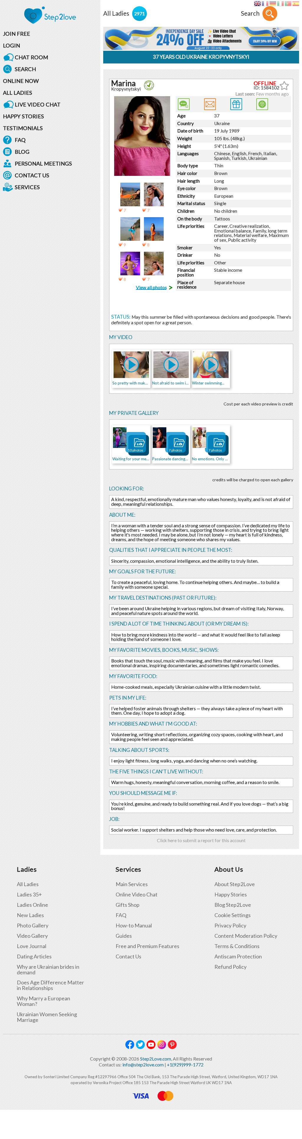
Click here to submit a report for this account (201, 840)
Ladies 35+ (29, 894)
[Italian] (280, 3)
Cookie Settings (232, 915)
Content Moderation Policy (245, 936)
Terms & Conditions (237, 946)
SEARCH (25, 69)
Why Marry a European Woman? (43, 1001)
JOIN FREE (16, 33)
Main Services (132, 884)
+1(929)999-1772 (185, 1064)
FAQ (20, 140)
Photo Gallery (32, 925)
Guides (124, 936)
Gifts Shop (127, 905)
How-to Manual (134, 925)
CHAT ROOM (31, 57)
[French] (265, 3)
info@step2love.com (143, 1064)
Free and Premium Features (147, 946)
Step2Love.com (155, 1058)
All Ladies (28, 884)
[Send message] (210, 104)
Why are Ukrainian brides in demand (48, 969)
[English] (257, 3)
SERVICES (27, 187)
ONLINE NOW (21, 81)
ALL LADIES (17, 92)
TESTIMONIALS (23, 128)
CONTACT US (32, 175)
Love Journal (31, 946)
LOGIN (11, 45)
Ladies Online (32, 905)
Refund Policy (230, 967)
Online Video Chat (136, 894)
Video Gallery (32, 936)
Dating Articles (34, 956)
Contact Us (128, 956)
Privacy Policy (230, 925)
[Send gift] (236, 104)
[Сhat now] (184, 104)
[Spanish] (295, 3)
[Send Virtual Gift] (262, 104)
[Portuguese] (288, 3)
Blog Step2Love (232, 905)
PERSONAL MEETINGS (43, 163)
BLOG (22, 151)
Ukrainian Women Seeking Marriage (47, 1017)
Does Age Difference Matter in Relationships (50, 985)
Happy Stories (230, 894)
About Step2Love (234, 884)
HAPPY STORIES (23, 116)
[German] (272, 3)
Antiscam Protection (238, 956)
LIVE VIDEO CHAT (37, 104)
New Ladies (30, 915)
